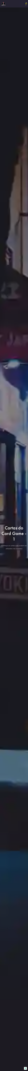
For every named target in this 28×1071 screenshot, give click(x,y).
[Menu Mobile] (26, 3)
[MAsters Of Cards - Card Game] (3, 3)
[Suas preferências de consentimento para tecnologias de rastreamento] (25, 1068)
